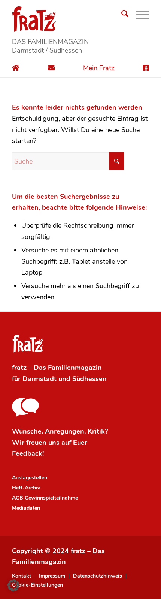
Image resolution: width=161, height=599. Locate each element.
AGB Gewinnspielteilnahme (45, 497)
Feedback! (28, 453)
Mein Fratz (99, 67)
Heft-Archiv (26, 487)
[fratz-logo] (80, 19)
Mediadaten (26, 508)
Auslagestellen (29, 477)
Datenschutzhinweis (97, 576)
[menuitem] (121, 15)
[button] (13, 585)
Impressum (52, 576)
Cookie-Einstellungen (37, 585)
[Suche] (121, 15)
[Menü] (138, 15)
